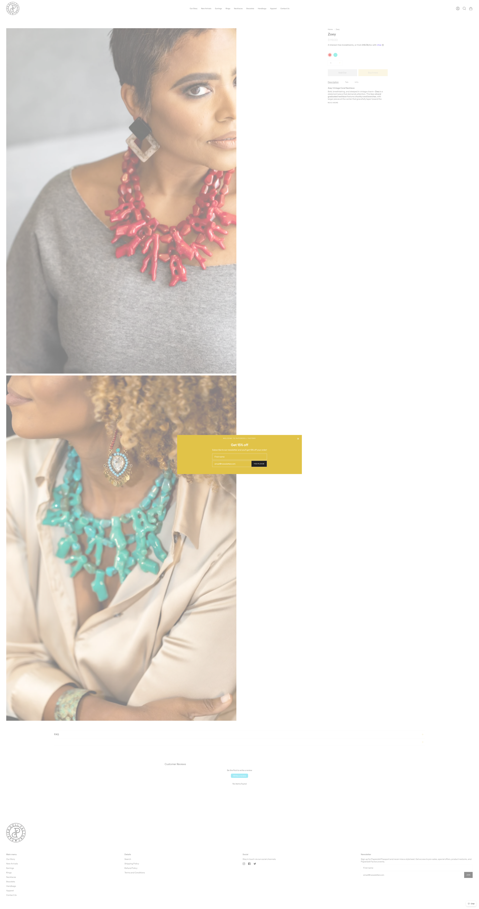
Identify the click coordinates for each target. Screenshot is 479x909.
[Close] (298, 438)
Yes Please (259, 464)
